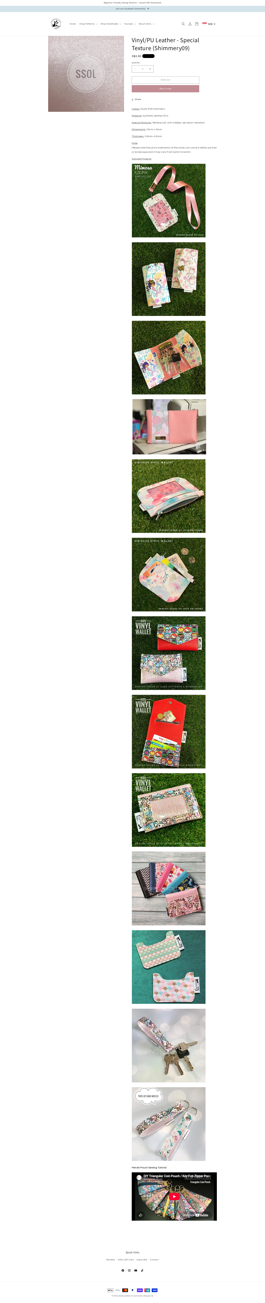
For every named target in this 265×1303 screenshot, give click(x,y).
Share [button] (138, 99)
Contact (154, 1260)
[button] (88, 24)
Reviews (110, 1260)
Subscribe (141, 1260)
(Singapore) (148, 1296)
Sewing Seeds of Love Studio (131, 1296)
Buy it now (165, 89)
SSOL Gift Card (126, 1260)
